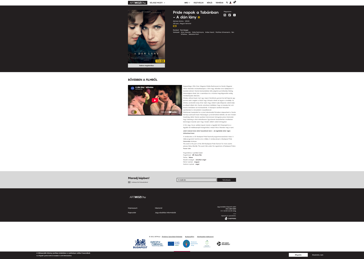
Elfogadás (298, 255)
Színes (191, 157)
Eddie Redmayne (198, 32)
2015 (187, 21)
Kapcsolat (132, 213)
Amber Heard (209, 32)
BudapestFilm (189, 236)
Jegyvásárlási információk (165, 213)
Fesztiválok (199, 3)
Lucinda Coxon (198, 153)
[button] (231, 3)
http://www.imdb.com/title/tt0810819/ (174, 26)
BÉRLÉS (209, 3)
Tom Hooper (184, 30)
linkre (206, 139)
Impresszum (132, 208)
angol (197, 164)
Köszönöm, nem (317, 255)
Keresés (227, 3)
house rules (187, 148)
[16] (199, 17)
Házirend (158, 208)
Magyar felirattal (185, 23)
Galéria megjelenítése (146, 65)
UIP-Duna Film (197, 155)
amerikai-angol (201, 160)
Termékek (220, 3)
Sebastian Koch (194, 34)
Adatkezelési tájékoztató (205, 236)
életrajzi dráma (178, 21)
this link (195, 146)
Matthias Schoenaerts (223, 32)
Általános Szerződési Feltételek (172, 236)
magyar (196, 162)
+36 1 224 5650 (230, 209)
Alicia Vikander (186, 32)
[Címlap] (137, 3)
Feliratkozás (227, 180)
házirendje (187, 141)
